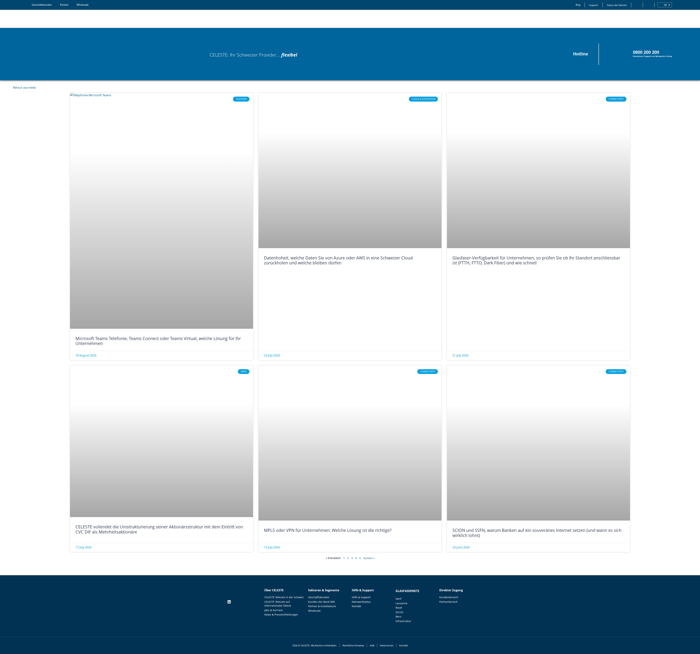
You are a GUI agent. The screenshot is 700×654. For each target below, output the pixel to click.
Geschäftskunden (42, 4)
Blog (578, 4)
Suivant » (368, 558)
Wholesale (83, 4)
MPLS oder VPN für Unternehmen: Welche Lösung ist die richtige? (328, 530)
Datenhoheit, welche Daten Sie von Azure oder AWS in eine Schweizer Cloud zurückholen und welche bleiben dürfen (338, 260)
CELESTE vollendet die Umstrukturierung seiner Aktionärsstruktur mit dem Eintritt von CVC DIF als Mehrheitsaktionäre (159, 529)
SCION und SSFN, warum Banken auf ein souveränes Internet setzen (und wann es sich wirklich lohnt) (536, 532)
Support (593, 5)
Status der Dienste (617, 5)
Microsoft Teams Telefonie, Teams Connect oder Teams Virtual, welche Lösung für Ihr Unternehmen (158, 340)
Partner (64, 4)
